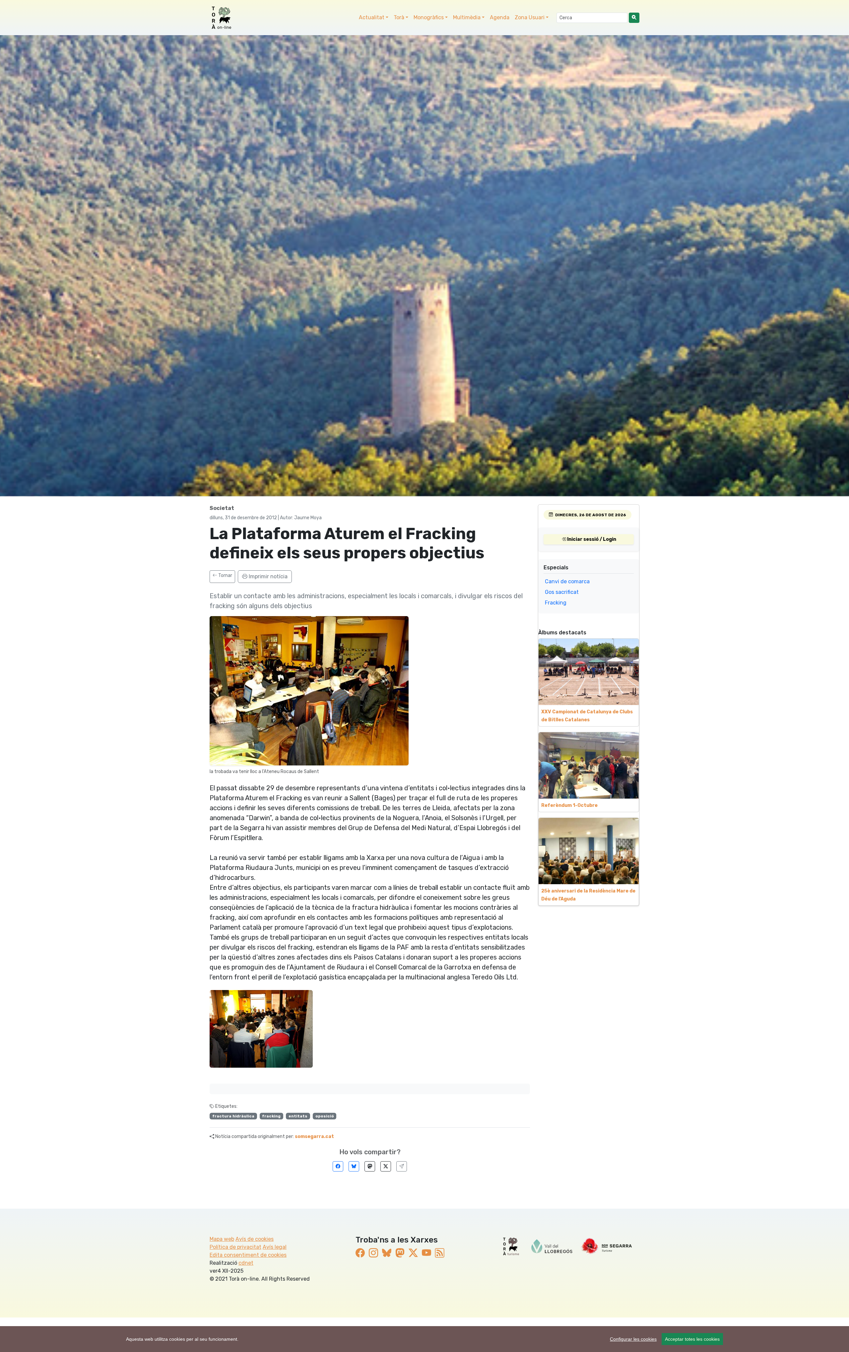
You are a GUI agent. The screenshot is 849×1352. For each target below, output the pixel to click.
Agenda (499, 17)
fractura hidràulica (233, 1116)
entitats (298, 1116)
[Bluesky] (354, 1166)
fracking (271, 1116)
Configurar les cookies (633, 1339)
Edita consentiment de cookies (248, 1255)
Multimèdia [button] (467, 17)
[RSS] (439, 1252)
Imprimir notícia (267, 576)
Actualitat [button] (371, 17)
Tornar (224, 575)
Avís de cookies (254, 1239)
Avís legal (275, 1247)
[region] (424, 1339)
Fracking (555, 603)
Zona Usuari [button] (530, 17)
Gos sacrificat (562, 592)
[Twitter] (385, 1166)
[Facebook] (338, 1166)
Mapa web (222, 1239)
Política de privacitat (235, 1247)
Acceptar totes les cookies (692, 1339)
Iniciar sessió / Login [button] (591, 539)
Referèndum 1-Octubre (569, 805)
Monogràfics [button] (429, 17)
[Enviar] (401, 1166)
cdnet (245, 1263)
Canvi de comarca (567, 581)
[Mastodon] (369, 1166)
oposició (324, 1116)
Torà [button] (399, 17)
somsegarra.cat (314, 1136)
